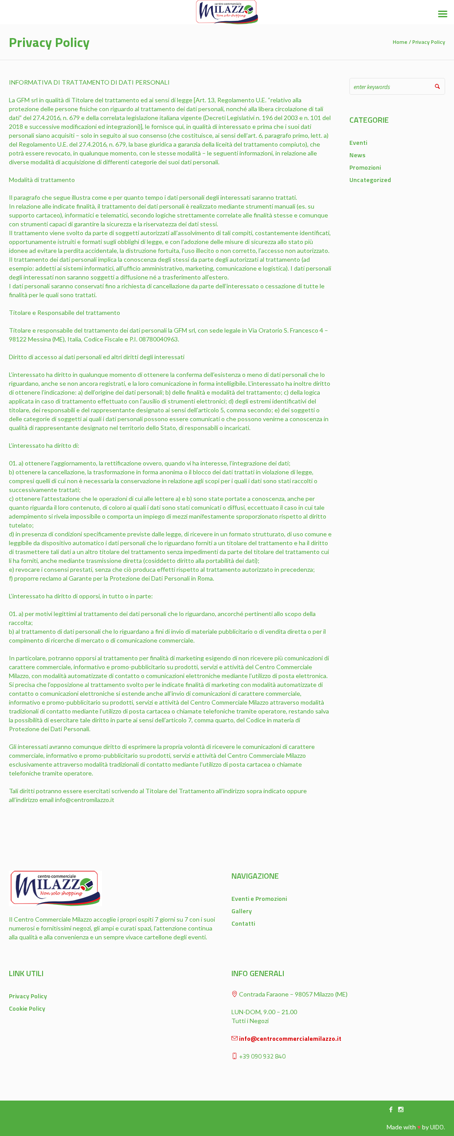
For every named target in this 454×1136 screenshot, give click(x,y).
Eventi (358, 142)
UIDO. (437, 1127)
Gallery (241, 910)
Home (400, 42)
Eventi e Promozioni (259, 898)
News (357, 154)
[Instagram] (401, 1109)
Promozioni (365, 167)
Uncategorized (370, 179)
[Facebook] (391, 1109)
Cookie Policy (27, 1008)
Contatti (243, 923)
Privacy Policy (28, 995)
